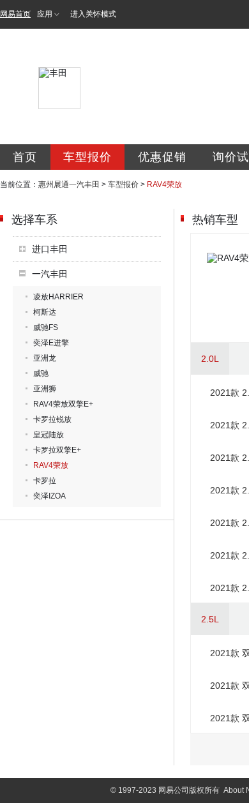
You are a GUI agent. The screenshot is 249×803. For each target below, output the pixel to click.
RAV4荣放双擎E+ (63, 404)
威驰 (41, 373)
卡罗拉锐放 (52, 419)
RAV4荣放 (50, 465)
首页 (25, 157)
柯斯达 (44, 312)
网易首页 (15, 14)
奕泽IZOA (49, 496)
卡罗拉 (44, 480)
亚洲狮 (44, 388)
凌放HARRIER (58, 296)
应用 (44, 14)
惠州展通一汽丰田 (69, 184)
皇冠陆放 (48, 434)
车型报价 (87, 157)
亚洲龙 (44, 358)
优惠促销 (162, 157)
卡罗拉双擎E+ (57, 450)
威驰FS (45, 327)
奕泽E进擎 (51, 342)
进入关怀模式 (93, 14)
